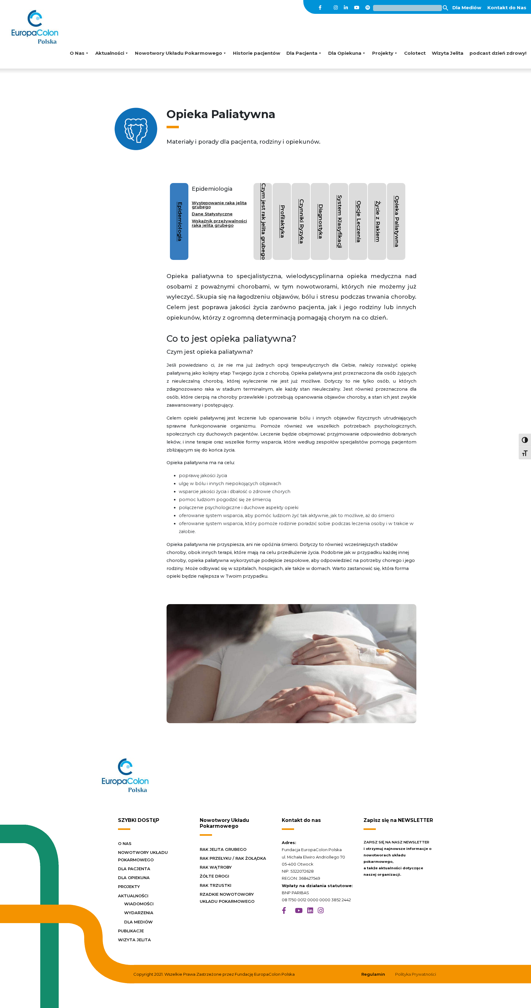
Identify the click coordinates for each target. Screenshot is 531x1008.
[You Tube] (356, 8)
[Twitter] (327, 8)
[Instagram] (336, 8)
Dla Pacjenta (301, 53)
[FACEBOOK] (284, 910)
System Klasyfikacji (340, 221)
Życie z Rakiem (378, 221)
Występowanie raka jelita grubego (219, 204)
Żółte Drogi (214, 876)
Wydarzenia (138, 912)
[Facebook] (320, 8)
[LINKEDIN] (310, 910)
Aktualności (109, 53)
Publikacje (131, 930)
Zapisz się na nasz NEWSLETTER (396, 842)
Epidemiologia (180, 221)
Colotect (415, 53)
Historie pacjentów (256, 53)
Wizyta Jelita (447, 53)
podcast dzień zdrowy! (498, 53)
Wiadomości (139, 903)
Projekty (382, 53)
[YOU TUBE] (299, 910)
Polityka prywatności (415, 974)
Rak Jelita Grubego (223, 849)
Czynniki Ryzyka (302, 221)
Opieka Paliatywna (397, 221)
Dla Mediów (466, 7)
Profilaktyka (283, 221)
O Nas (77, 53)
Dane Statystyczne (212, 213)
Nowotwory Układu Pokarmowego (178, 53)
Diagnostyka (321, 221)
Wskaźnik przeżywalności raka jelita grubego (219, 222)
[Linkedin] (346, 8)
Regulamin (373, 974)
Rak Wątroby (216, 867)
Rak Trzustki (215, 885)
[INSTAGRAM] (321, 910)
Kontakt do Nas (506, 7)
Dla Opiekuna (344, 53)
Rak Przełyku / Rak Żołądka (233, 858)
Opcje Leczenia (359, 222)
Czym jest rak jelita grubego (264, 221)
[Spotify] (367, 8)
